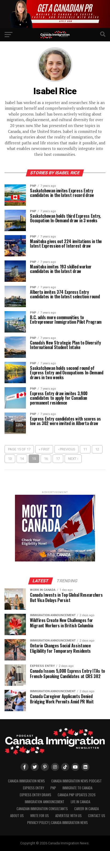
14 (22, 459)
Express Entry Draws (35, 794)
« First (44, 449)
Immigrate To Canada (77, 787)
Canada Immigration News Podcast (76, 780)
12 (97, 449)
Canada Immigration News (26, 780)
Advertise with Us (68, 815)
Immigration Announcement (44, 801)
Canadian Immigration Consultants (42, 808)
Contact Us (96, 815)
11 (85, 449)
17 (58, 459)
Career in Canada (86, 808)
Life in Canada (80, 801)
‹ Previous (66, 449)
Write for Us (39, 815)
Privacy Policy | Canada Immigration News (57, 822)
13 (10, 459)
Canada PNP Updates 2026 (77, 794)
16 (46, 459)
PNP (53, 787)
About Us (17, 815)
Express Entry (33, 787)
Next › (73, 459)
